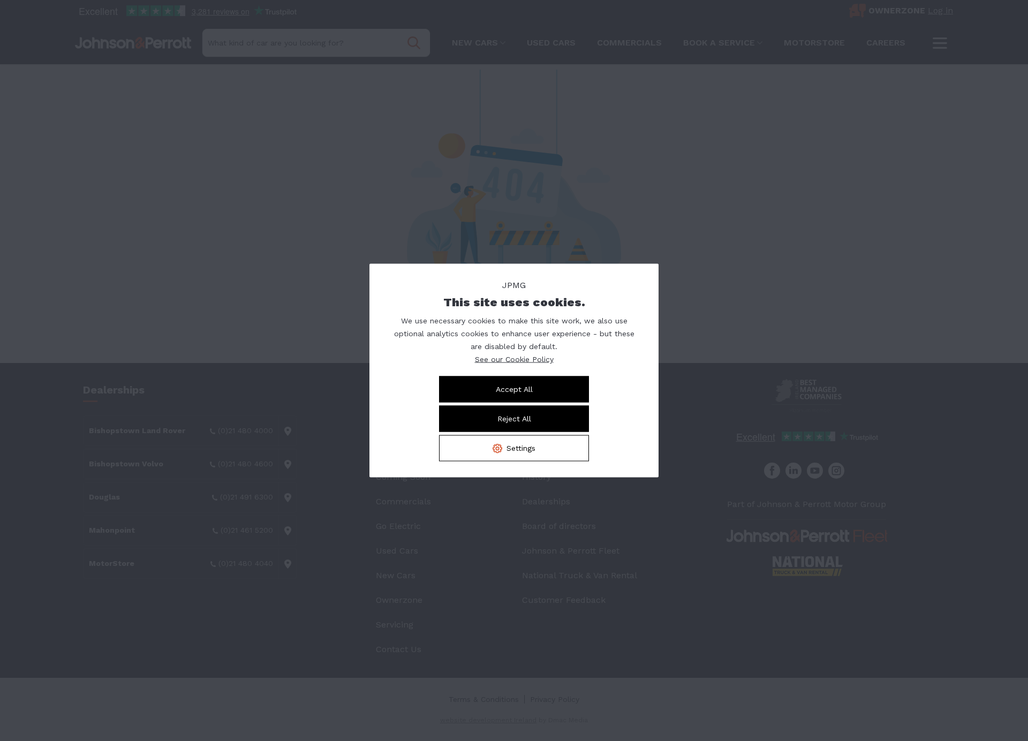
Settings (521, 448)
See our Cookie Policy (514, 359)
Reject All (514, 418)
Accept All (514, 389)
